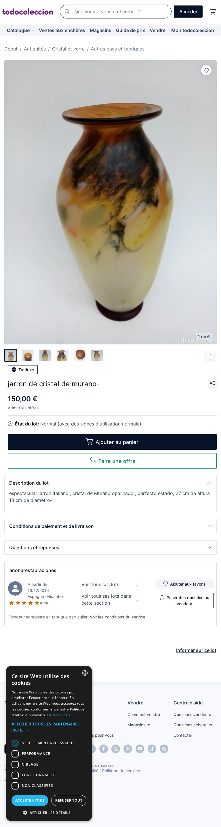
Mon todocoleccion (192, 30)
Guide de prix (130, 30)
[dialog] (49, 743)
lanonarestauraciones (32, 570)
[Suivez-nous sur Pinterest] (127, 749)
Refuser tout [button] (68, 800)
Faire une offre (117, 461)
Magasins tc (138, 724)
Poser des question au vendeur (188, 600)
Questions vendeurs (192, 714)
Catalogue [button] (19, 30)
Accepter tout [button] (30, 800)
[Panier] (212, 11)
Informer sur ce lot (196, 650)
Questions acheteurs (193, 724)
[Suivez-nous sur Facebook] (103, 749)
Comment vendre (143, 714)
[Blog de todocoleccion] (164, 749)
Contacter (183, 735)
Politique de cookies (121, 770)
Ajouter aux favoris (188, 584)
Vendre (157, 30)
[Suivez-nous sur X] (115, 749)
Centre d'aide (188, 703)
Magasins (100, 30)
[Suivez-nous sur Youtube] (140, 749)
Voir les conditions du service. (118, 616)
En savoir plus (58, 714)
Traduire (26, 369)
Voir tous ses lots (100, 584)
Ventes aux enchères (62, 30)
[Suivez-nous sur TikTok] (152, 749)
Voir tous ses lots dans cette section (106, 599)
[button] (110, 482)
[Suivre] (206, 70)
